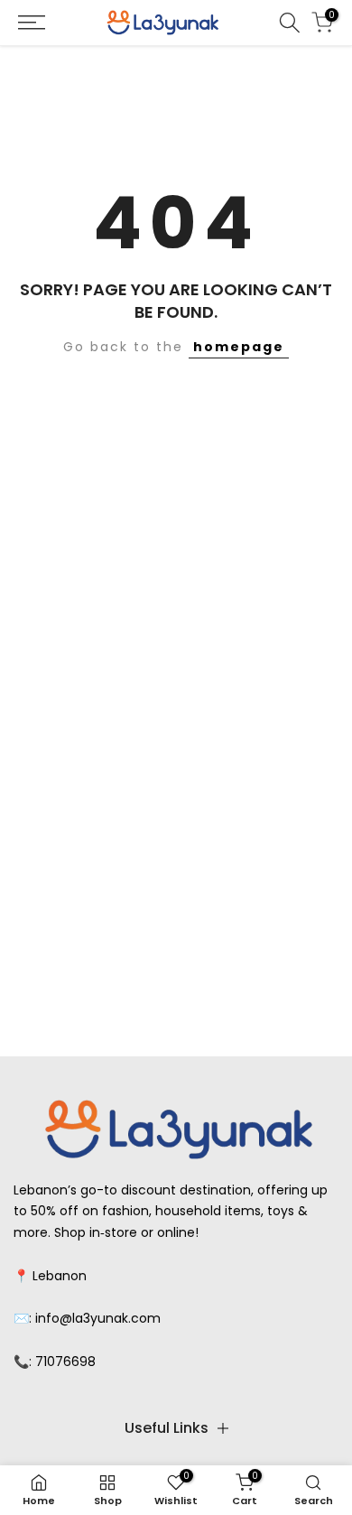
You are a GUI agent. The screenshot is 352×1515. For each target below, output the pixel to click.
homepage (238, 347)
